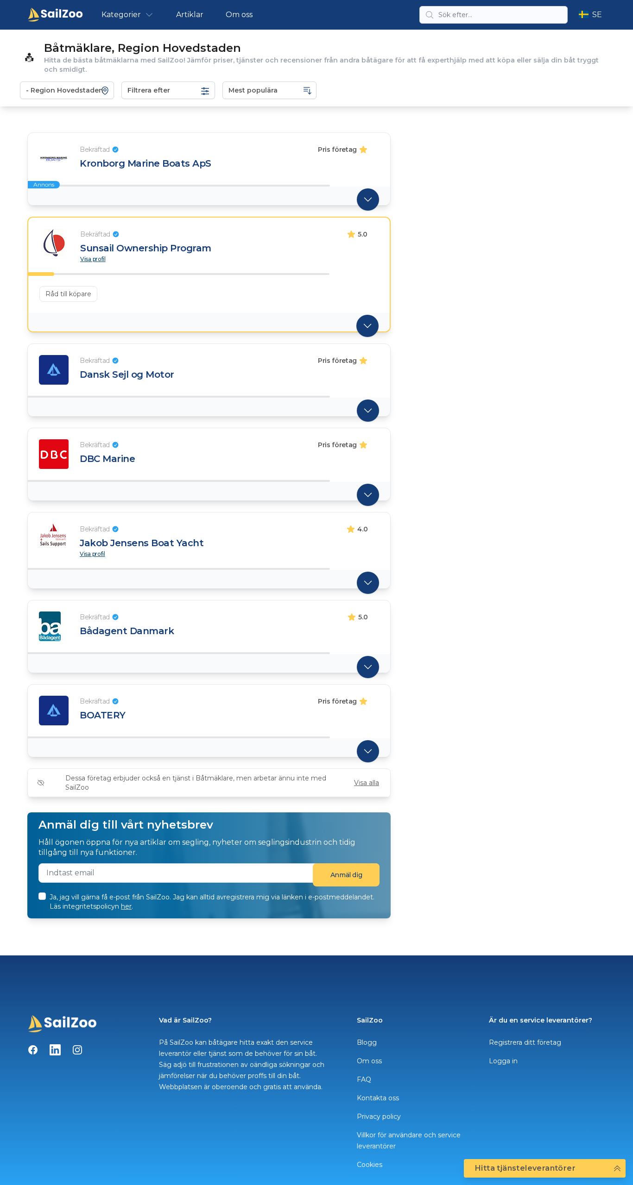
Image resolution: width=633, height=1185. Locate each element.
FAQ (364, 1079)
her (126, 906)
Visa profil (93, 259)
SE (597, 14)
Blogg (367, 1042)
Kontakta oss (378, 1098)
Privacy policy (379, 1116)
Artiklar (189, 14)
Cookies (369, 1164)
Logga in (503, 1061)
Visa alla (366, 783)
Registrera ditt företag (525, 1042)
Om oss (239, 14)
